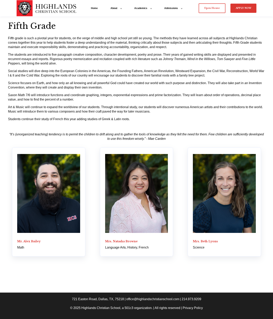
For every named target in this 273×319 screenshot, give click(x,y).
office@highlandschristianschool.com (152, 299)
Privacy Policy (193, 308)
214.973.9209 (191, 299)
